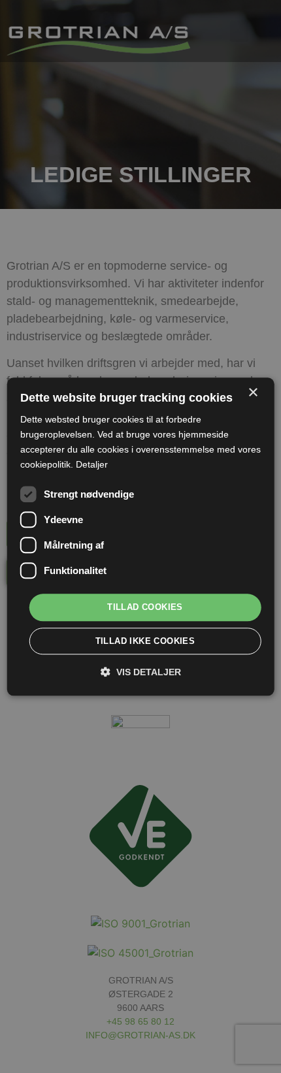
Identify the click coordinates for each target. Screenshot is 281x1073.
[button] (141, 671)
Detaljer (92, 464)
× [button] (252, 393)
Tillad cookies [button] (145, 608)
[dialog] (140, 536)
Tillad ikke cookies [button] (145, 641)
